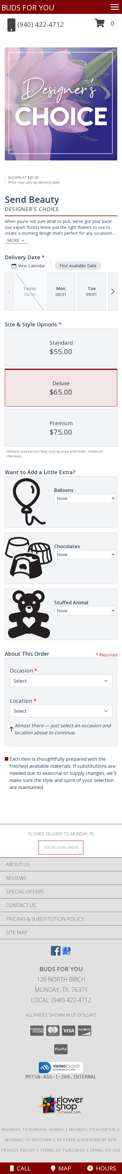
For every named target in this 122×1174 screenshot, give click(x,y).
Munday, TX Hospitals (94, 1129)
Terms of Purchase (62, 1150)
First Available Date (78, 265)
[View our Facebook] (55, 953)
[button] (105, 25)
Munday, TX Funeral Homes (33, 1129)
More (13, 240)
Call (22, 1168)
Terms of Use (105, 1150)
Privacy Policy (18, 1150)
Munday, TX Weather (28, 1139)
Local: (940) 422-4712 (61, 1000)
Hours (104, 1168)
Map (63, 1168)
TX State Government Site (87, 1139)
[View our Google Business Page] (66, 953)
